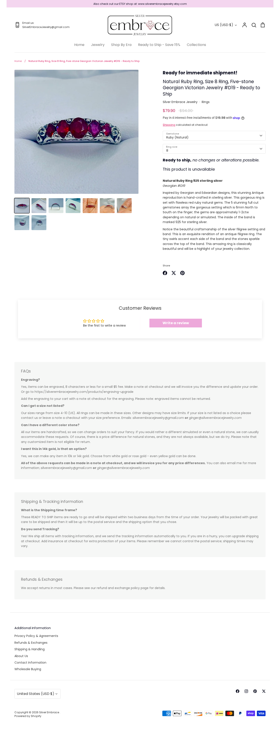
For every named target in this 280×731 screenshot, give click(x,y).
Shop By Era (121, 44)
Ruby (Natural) (177, 137)
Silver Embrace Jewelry (180, 102)
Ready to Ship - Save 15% (159, 44)
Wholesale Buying (27, 669)
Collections (196, 44)
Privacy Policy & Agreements (36, 636)
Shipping (169, 125)
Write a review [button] (176, 322)
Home (79, 44)
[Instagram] (246, 691)
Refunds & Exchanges (30, 642)
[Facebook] (237, 691)
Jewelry (98, 44)
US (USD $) (224, 24)
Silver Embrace (49, 712)
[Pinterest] (255, 691)
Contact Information (30, 662)
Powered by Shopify (27, 716)
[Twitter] (263, 691)
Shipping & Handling (29, 649)
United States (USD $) (35, 693)
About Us (21, 656)
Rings (206, 102)
